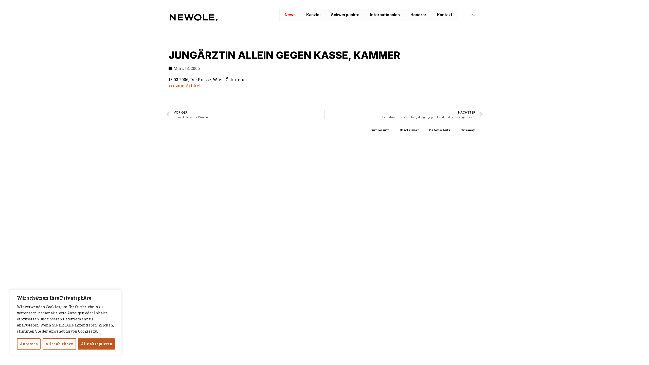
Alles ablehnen (59, 343)
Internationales (385, 14)
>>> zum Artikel (185, 85)
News (290, 14)
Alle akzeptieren (96, 343)
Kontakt (445, 14)
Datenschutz (439, 130)
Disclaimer (409, 130)
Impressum (379, 130)
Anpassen (29, 343)
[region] (66, 322)
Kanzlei (313, 14)
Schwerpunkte (345, 14)
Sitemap (468, 130)
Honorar (418, 14)
